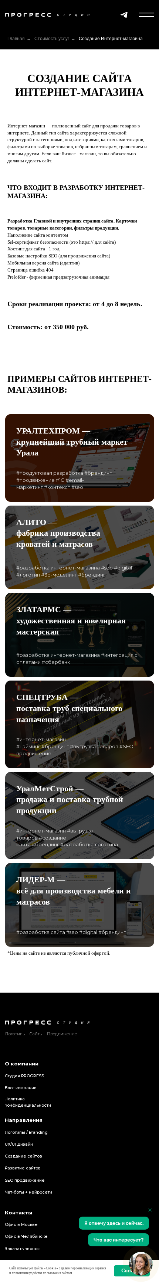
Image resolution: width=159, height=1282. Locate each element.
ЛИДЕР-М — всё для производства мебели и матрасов (73, 890)
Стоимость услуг (51, 38)
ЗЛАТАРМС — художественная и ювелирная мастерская (71, 620)
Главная (16, 38)
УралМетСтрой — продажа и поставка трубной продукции (69, 799)
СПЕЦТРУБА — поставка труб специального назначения (69, 708)
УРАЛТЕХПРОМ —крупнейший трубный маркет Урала (72, 441)
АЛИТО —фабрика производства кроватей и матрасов (58, 533)
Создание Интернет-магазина (111, 38)
